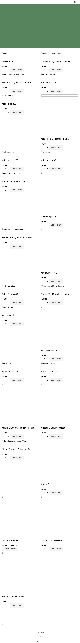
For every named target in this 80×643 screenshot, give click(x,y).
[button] (17, 70)
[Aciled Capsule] (59, 191)
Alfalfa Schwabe (10, 540)
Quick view (9, 57)
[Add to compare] (4, 57)
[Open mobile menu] (2, 2)
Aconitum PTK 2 (49, 272)
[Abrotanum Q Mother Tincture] (52, 53)
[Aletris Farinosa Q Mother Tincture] (15, 441)
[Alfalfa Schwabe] (20, 515)
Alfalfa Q (45, 484)
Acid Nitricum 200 (49, 82)
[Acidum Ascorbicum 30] (11, 173)
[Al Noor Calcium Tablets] (59, 402)
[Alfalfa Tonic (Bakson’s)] (59, 515)
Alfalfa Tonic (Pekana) (13, 596)
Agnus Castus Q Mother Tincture (18, 428)
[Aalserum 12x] (7, 53)
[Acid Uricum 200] (9, 152)
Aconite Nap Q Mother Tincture (17, 237)
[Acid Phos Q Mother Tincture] (59, 113)
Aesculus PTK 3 (49, 350)
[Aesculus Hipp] (8, 307)
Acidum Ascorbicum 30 (13, 181)
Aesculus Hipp (9, 315)
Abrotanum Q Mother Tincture (55, 61)
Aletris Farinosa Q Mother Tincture (19, 449)
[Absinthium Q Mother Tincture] (13, 74)
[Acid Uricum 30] (47, 152)
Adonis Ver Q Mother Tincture (55, 294)
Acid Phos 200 (9, 104)
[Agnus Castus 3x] (48, 363)
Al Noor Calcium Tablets (53, 428)
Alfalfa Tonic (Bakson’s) (53, 540)
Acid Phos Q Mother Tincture (55, 139)
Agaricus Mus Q (10, 371)
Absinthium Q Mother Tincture (16, 82)
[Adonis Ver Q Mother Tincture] (52, 286)
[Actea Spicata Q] (8, 286)
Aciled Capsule (48, 216)
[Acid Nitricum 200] (48, 74)
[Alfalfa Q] (59, 458)
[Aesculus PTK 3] (59, 324)
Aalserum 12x (8, 61)
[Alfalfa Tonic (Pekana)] (20, 571)
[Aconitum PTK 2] (59, 247)
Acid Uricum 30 (48, 160)
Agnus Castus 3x (49, 371)
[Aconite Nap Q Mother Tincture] (14, 229)
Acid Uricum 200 (10, 160)
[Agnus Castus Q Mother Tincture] (20, 402)
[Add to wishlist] (15, 57)
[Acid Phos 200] (8, 96)
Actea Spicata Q (10, 294)
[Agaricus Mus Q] (8, 363)
